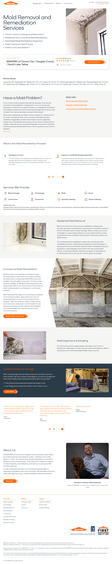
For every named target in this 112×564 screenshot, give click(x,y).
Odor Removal (7, 209)
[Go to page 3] (57, 177)
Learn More (10, 391)
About (58, 3)
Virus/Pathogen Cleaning (37, 207)
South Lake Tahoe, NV (67, 82)
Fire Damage (7, 505)
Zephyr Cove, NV (12, 84)
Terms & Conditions (45, 502)
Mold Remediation (8, 508)
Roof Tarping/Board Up (20, 209)
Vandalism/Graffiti (33, 209)
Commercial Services (9, 516)
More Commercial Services (15, 316)
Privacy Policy (43, 505)
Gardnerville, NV (20, 82)
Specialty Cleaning (9, 519)
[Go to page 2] (55, 177)
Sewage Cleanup (8, 207)
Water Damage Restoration (77, 101)
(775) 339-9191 (103, 4)
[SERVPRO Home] (10, 3)
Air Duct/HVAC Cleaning (52, 207)
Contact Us (68, 3)
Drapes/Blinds (103, 207)
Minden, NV (31, 82)
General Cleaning (8, 522)
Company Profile (26, 502)
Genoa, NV (47, 82)
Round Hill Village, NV (94, 82)
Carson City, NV (8, 82)
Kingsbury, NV (81, 82)
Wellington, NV (24, 84)
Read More (9, 481)
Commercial (48, 3)
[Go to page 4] (59, 177)
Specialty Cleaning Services (76, 105)
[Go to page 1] (53, 177)
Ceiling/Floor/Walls (78, 207)
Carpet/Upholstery (66, 207)
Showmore (6, 131)
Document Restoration (92, 207)
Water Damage (8, 502)
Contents (42, 209)
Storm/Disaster (8, 510)
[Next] (63, 176)
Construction (7, 513)
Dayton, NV (67, 84)
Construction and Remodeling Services (81, 109)
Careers (23, 505)
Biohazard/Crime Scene (21, 207)
